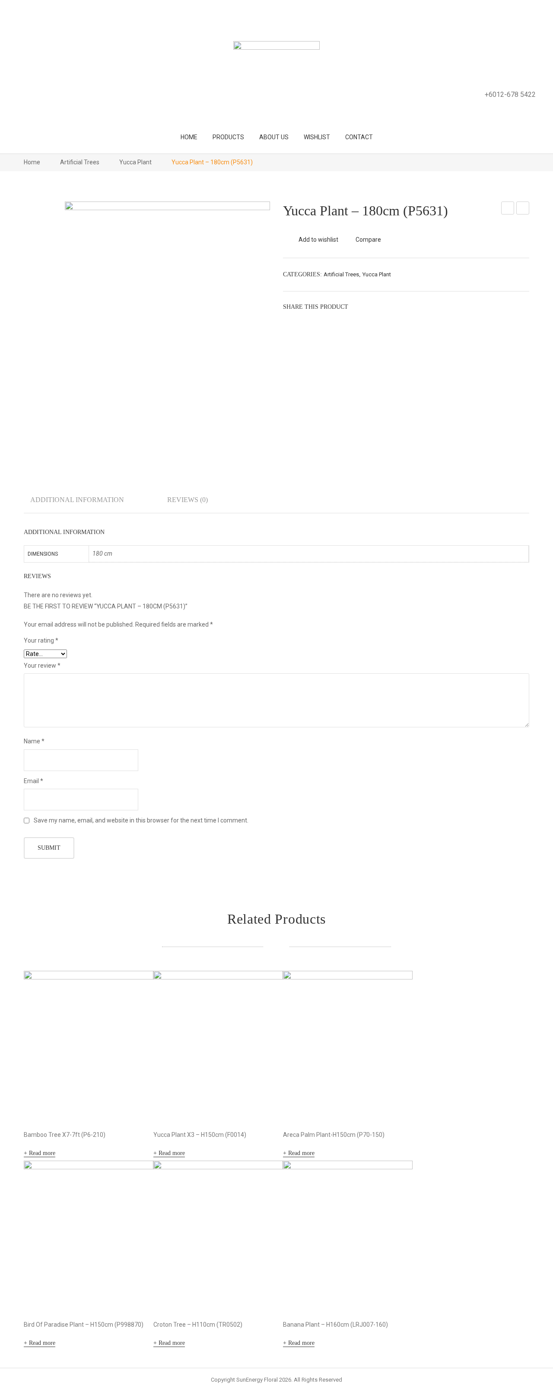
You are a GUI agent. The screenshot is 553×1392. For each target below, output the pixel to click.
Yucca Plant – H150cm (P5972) (523, 209)
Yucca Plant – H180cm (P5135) (508, 209)
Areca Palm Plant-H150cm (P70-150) (334, 1134)
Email (33, 781)
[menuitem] (189, 137)
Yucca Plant (135, 162)
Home (32, 162)
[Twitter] (371, 306)
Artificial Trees (79, 162)
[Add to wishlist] (135, 988)
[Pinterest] (384, 306)
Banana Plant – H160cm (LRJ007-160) (335, 1324)
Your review (42, 665)
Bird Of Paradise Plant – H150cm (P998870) (83, 1324)
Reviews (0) (187, 499)
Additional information (77, 499)
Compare (368, 239)
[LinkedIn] (410, 306)
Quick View (135, 1104)
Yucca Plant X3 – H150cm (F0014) (199, 1134)
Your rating (41, 640)
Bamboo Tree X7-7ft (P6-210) (64, 1134)
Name (34, 741)
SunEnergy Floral (257, 1379)
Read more (42, 1153)
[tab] (77, 503)
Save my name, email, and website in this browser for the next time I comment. (141, 820)
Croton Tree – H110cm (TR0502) (197, 1324)
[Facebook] (358, 306)
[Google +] (397, 306)
